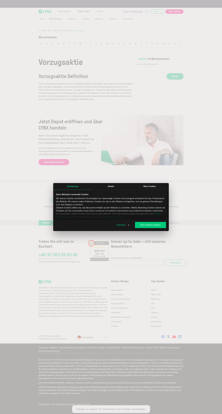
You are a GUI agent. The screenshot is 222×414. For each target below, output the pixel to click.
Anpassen (121, 225)
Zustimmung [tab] (72, 186)
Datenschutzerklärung (114, 217)
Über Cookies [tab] (149, 186)
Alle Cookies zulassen (150, 225)
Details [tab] (111, 186)
